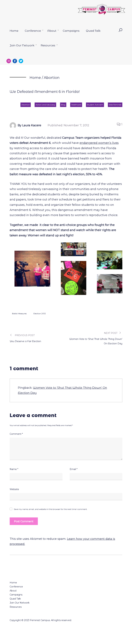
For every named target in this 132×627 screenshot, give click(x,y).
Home (14, 30)
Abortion (52, 77)
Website (14, 489)
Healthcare (76, 104)
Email (73, 469)
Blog (63, 104)
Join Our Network (22, 45)
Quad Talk (93, 30)
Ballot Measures (19, 313)
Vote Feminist (115, 104)
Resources (48, 45)
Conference (33, 30)
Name (14, 469)
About (51, 30)
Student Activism (95, 104)
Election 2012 (39, 313)
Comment (16, 433)
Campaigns (71, 30)
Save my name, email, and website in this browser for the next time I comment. (50, 509)
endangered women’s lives (99, 143)
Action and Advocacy (45, 104)
